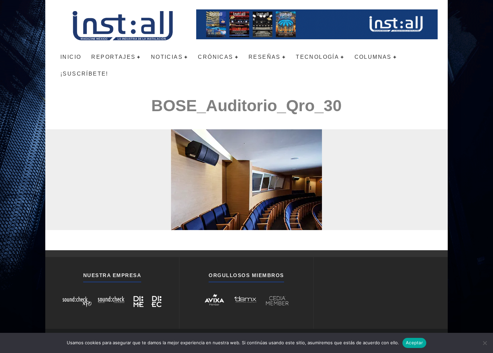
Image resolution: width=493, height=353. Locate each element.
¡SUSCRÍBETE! (84, 74)
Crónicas (215, 57)
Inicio (70, 57)
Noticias (167, 57)
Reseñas (265, 57)
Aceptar (414, 342)
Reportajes (113, 57)
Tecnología (317, 57)
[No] (484, 343)
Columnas (373, 57)
